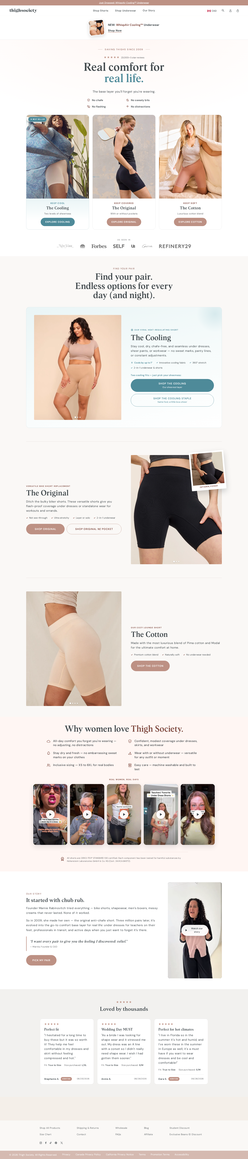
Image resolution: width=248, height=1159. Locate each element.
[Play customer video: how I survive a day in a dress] (50, 814)
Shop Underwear (125, 10)
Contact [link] (81, 1134)
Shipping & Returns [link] (88, 1127)
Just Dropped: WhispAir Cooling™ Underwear (124, 2)
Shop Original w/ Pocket (94, 529)
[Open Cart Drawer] (238, 10)
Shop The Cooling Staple (172, 400)
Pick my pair (41, 960)
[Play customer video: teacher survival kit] (124, 814)
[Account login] (230, 10)
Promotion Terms (160, 1154)
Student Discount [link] (180, 1127)
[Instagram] (41, 1143)
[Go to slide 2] (77, 417)
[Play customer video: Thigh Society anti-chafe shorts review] (198, 814)
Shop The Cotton (150, 666)
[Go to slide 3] (80, 417)
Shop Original (45, 529)
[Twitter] (61, 1143)
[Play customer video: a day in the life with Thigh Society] (87, 814)
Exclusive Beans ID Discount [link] (186, 1134)
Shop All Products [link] (50, 1127)
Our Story (149, 10)
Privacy (66, 1154)
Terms (142, 1154)
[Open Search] (223, 10)
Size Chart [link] (45, 1134)
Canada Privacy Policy (88, 1154)
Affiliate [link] (148, 1134)
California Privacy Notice (120, 1154)
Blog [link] (146, 1127)
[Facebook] (45, 1143)
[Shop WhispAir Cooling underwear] (96, 27)
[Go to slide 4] (77, 703)
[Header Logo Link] (23, 11)
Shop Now (115, 30)
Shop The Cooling (172, 385)
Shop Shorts (100, 10)
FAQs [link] (118, 1134)
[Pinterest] (56, 1143)
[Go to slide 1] (75, 417)
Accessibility (182, 1154)
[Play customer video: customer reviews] (161, 814)
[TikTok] (51, 1143)
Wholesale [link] (121, 1127)
